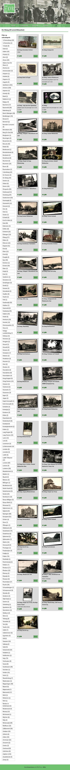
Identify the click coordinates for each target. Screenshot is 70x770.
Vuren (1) (5, 675)
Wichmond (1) (7, 714)
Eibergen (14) (7, 234)
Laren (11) (6, 438)
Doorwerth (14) (7, 203)
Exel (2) (5, 274)
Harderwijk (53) (7, 302)
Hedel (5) (5, 316)
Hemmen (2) (6, 338)
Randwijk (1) (6, 559)
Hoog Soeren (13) (8, 381)
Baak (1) (5, 96)
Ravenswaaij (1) (8, 562)
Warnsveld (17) (7, 692)
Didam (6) (6, 183)
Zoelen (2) (6, 745)
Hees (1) (5, 328)
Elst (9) (5, 248)
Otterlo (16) (6, 542)
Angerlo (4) (6, 82)
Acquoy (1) (6, 54)
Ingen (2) (5, 395)
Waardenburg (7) (8, 678)
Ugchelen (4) (6, 635)
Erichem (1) (6, 263)
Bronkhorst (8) (7, 158)
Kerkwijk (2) (6, 409)
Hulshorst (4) (6, 387)
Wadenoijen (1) (7, 681)
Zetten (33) (6, 737)
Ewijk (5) (5, 271)
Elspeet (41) (6, 246)
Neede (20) (6, 494)
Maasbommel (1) (8, 471)
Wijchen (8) (6, 717)
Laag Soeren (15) (8, 435)
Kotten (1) (6, 429)
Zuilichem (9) (7, 751)
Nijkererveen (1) (7, 508)
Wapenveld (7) (7, 689)
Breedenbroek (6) (8, 152)
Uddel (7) (5, 630)
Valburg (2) (6, 644)
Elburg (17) (6, 237)
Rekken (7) (6, 565)
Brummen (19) (7, 163)
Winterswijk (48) (7, 723)
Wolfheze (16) (7, 725)
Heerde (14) (6, 322)
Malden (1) (6, 474)
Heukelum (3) (7, 358)
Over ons (35, 25)
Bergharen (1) (7, 135)
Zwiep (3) (5, 759)
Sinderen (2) (6, 596)
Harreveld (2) (7, 308)
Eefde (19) (6, 229)
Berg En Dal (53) (8, 132)
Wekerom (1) (6, 698)
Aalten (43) (6, 51)
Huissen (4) (6, 384)
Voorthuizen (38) (8, 667)
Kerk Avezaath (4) (8, 404)
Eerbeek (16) (6, 231)
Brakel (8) (6, 146)
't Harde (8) (6, 46)
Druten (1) (6, 214)
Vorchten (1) (6, 669)
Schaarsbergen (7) (8, 587)
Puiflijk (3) (6, 553)
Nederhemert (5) (8, 491)
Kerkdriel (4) (6, 406)
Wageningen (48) (8, 684)
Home (13, 25)
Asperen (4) (6, 90)
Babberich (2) (7, 99)
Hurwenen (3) (7, 392)
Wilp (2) (5, 720)
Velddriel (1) (6, 652)
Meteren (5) (6, 480)
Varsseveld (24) (7, 650)
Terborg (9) (6, 618)
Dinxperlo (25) (7, 189)
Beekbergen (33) (8, 116)
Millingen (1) (6, 482)
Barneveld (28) (7, 107)
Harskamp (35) (7, 311)
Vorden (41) (6, 672)
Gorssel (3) (6, 288)
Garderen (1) (6, 277)
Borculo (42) (6, 144)
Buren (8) (5, 166)
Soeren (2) (6, 601)
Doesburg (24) (7, 195)
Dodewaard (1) (7, 192)
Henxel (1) (6, 344)
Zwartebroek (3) (7, 757)
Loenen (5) (6, 465)
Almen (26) (6, 60)
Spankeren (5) (7, 607)
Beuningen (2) (7, 138)
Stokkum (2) (6, 613)
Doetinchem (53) (8, 197)
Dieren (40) (6, 186)
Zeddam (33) (6, 731)
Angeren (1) (6, 79)
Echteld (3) (6, 217)
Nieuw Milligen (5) (8, 499)
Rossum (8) (6, 579)
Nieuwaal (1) (6, 505)
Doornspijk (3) (7, 200)
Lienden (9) (6, 449)
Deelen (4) (6, 180)
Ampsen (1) (6, 73)
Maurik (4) (6, 477)
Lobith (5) (5, 455)
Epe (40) (5, 260)
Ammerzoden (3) (8, 71)
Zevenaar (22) (7, 740)
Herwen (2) (6, 350)
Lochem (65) (6, 463)
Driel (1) (5, 212)
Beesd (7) (6, 119)
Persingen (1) (7, 548)
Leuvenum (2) (7, 443)
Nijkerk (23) (6, 511)
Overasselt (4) (7, 545)
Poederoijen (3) (7, 550)
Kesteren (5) (6, 412)
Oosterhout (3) (7, 533)
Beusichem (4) (7, 141)
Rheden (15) (6, 570)
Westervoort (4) (7, 708)
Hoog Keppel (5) (8, 378)
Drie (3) (5, 209)
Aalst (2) (5, 48)
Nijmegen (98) (7, 514)
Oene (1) (5, 522)
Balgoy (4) (6, 102)
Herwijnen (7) (7, 353)
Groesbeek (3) (7, 291)
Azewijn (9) (6, 93)
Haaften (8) (6, 294)
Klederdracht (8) (7, 421)
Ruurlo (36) (6, 584)
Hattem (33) (6, 314)
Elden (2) (5, 240)
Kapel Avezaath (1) (8, 401)
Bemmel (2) (6, 122)
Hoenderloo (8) (7, 372)
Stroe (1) (5, 616)
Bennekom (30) (7, 129)
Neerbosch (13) (7, 497)
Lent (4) (5, 440)
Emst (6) (5, 254)
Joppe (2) (5, 398)
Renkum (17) (6, 567)
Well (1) (5, 701)
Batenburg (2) (7, 110)
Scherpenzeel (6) (8, 590)
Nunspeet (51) (7, 516)
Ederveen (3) (6, 226)
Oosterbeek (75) (7, 531)
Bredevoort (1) (7, 149)
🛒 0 (56, 25)
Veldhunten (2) (7, 655)
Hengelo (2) (6, 341)
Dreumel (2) (6, 206)
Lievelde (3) (6, 452)
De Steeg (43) (7, 178)
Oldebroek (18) (7, 528)
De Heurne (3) (7, 175)
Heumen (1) (6, 361)
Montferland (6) (7, 485)
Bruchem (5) (6, 161)
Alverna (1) (6, 68)
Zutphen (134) (7, 754)
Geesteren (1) (7, 280)
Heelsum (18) (7, 319)
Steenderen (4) (7, 610)
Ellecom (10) (6, 243)
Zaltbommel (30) (8, 728)
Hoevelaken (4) (7, 375)
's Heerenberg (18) (8, 40)
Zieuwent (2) (6, 742)
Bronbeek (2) (6, 155)
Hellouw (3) (6, 336)
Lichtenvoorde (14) (8, 446)
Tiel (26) (5, 624)
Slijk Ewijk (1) (7, 599)
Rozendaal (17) (7, 582)
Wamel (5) (6, 686)
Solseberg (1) (7, 604)
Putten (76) (6, 556)
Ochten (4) (6, 519)
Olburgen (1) (6, 525)
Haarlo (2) (6, 297)
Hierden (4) (6, 367)
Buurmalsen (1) (7, 169)
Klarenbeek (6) (7, 418)
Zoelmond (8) (7, 748)
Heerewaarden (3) (8, 325)
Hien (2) (5, 364)
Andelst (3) (6, 76)
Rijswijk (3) (6, 576)
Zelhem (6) (6, 734)
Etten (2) (5, 268)
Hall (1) (5, 299)
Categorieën (24, 25)
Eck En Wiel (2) (7, 220)
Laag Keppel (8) (7, 432)
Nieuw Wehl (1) (7, 502)
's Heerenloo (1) (7, 43)
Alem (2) (5, 57)
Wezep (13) (6, 711)
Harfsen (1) (6, 305)
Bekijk (35, 56)
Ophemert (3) (7, 536)
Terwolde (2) (6, 621)
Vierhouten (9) (7, 661)
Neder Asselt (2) (7, 488)
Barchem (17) (7, 105)
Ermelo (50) (6, 265)
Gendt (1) (5, 285)
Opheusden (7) (7, 539)
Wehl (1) (5, 695)
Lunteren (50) (7, 468)
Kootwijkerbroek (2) (8, 426)
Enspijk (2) (6, 257)
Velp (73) (5, 658)
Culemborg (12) (7, 172)
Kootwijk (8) (6, 423)
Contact (45, 25)
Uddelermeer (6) (8, 633)
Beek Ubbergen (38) (9, 113)
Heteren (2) (6, 355)
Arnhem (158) (7, 88)
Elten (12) (6, 251)
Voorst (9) (5, 664)
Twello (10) (6, 627)
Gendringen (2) (7, 282)
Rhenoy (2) (6, 573)
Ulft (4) (5, 638)
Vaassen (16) (7, 641)
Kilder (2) (5, 415)
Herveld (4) (6, 347)
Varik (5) (5, 647)
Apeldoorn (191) (7, 85)
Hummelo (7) (6, 389)
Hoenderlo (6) (7, 370)
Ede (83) (5, 223)
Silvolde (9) (6, 593)
